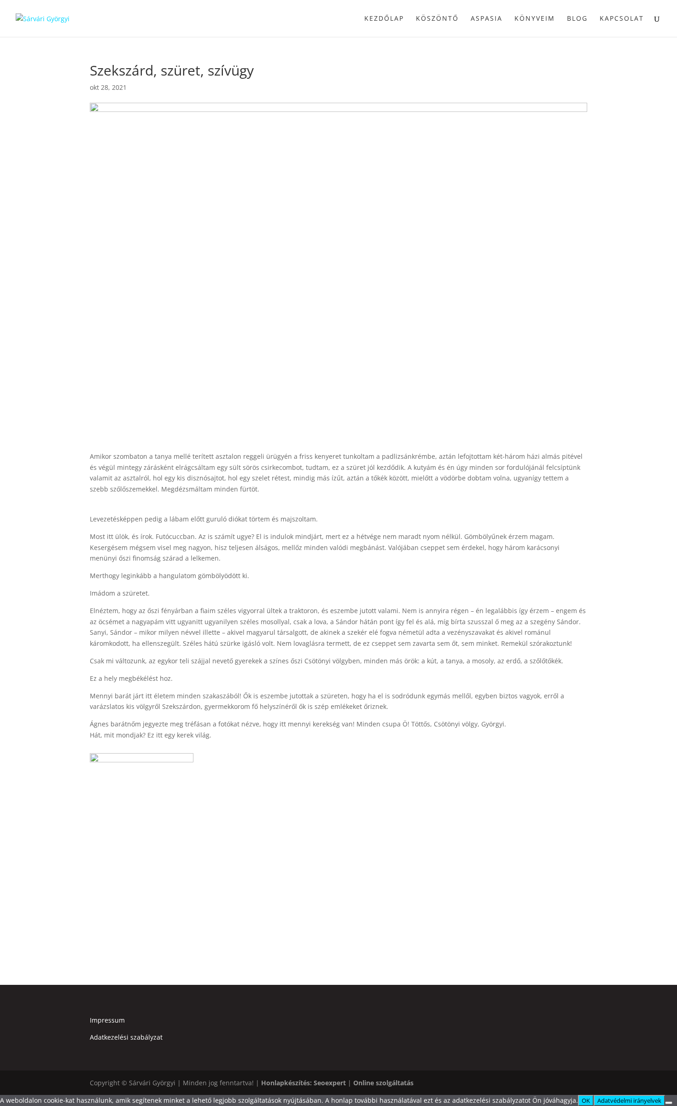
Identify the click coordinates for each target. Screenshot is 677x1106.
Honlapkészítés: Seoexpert (303, 1082)
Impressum (107, 1020)
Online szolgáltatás (383, 1082)
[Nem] (668, 1102)
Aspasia (486, 19)
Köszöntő (437, 19)
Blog (577, 19)
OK (586, 1100)
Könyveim (534, 19)
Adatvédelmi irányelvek (629, 1100)
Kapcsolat (622, 19)
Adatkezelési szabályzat (126, 1037)
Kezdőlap (384, 19)
